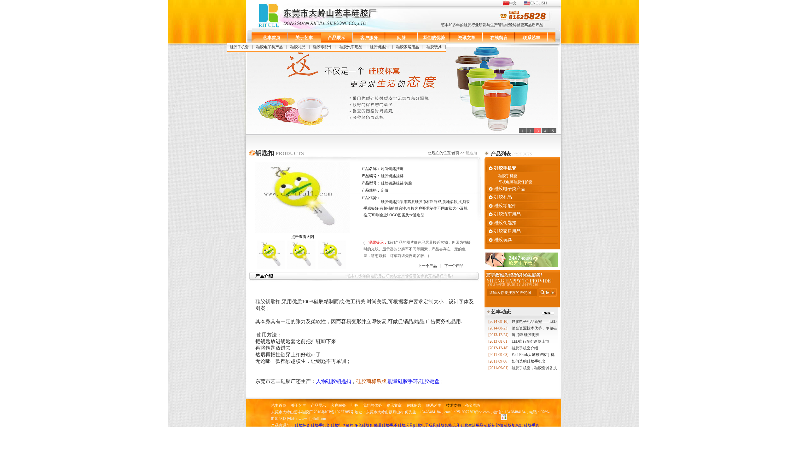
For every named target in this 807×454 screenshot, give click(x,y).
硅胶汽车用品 (351, 47)
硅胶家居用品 (407, 47)
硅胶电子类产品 (269, 47)
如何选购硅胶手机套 (517, 361)
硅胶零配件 (322, 47)
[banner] (402, 90)
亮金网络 (472, 405)
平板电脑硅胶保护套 (515, 182)
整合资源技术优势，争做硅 (522, 328)
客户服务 (369, 37)
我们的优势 (434, 37)
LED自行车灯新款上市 (518, 341)
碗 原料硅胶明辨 (513, 335)
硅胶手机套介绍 (513, 348)
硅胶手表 (531, 425)
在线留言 (499, 37)
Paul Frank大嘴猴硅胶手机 (521, 354)
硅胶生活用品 (472, 425)
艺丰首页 (272, 37)
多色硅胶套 (363, 425)
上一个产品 (427, 266)
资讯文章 (466, 37)
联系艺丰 (531, 37)
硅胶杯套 (302, 425)
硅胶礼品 (297, 47)
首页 (455, 153)
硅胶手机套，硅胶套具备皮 (522, 368)
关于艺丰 (304, 37)
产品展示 (336, 37)
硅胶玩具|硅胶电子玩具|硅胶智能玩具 (429, 425)
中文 (513, 3)
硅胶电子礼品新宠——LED (522, 321)
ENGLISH (538, 3)
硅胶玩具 (434, 47)
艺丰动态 (501, 311)
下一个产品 (453, 266)
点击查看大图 (302, 237)
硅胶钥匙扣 (379, 47)
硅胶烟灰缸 (513, 425)
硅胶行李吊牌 (342, 425)
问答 (401, 37)
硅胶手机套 (239, 47)
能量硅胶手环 (385, 425)
